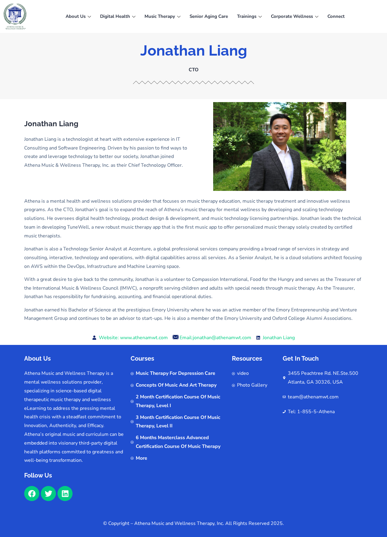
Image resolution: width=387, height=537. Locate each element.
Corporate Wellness (292, 16)
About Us (76, 16)
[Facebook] (31, 493)
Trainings (246, 16)
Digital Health (115, 16)
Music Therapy (160, 16)
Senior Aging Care (209, 16)
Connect (336, 16)
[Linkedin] (65, 493)
